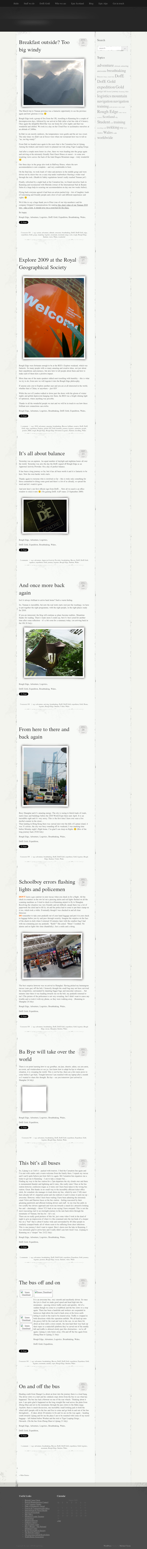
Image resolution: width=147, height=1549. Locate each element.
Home (86, 704)
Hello (16, 3)
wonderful (61, 237)
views (51, 237)
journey (65, 428)
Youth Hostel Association (34, 1536)
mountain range (63, 235)
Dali (113, 77)
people (84, 428)
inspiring (41, 235)
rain (119, 107)
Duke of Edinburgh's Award (35, 1506)
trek (105, 128)
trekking (113, 127)
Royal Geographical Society (35, 1530)
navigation (105, 100)
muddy (48, 1363)
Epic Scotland (77, 3)
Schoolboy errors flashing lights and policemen (47, 885)
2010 (36, 426)
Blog (91, 3)
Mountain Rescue (31, 1520)
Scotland (108, 116)
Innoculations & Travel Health (36, 1510)
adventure (45, 232)
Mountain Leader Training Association (34, 1517)
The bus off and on (39, 1282)
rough (75, 235)
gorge (35, 235)
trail (112, 123)
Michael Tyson (125, 1545)
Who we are (60, 3)
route (120, 112)
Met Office (29, 1514)
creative (76, 426)
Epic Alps (103, 3)
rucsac (47, 1029)
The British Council (32, 1532)
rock (70, 235)
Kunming (122, 92)
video (68, 1259)
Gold (30, 235)
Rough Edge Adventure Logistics (57, 430)
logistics (47, 235)
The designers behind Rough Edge (37, 1534)
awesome (58, 232)
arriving (46, 704)
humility (59, 428)
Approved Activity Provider (51, 560)
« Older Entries (24, 1475)
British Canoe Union (32, 1500)
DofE (73, 232)
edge (85, 232)
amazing (49, 426)
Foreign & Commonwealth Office (37, 1508)
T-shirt (62, 706)
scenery (99, 117)
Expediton (78, 1138)
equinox (32, 562)
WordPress (107, 1545)
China (105, 77)
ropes (53, 1363)
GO (50, 428)
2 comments (24, 560)
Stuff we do (29, 3)
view (125, 128)
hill (105, 91)
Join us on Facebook (32, 1512)
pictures (42, 1259)
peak (110, 107)
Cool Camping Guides (33, 1504)
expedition (24, 235)
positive (24, 430)
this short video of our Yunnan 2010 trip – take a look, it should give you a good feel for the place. (53, 206)
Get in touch (118, 3)
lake (126, 91)
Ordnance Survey (31, 1522)
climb (109, 77)
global (46, 428)
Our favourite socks (32, 1524)
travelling (78, 430)
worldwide (105, 137)
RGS (29, 430)
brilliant (70, 426)
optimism (78, 428)
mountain (54, 235)
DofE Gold (45, 3)
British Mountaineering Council (36, 1502)
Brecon (64, 426)
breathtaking (66, 232)
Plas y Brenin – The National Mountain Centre (35, 1527)
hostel (109, 91)
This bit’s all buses (39, 1162)
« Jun (59, 1520)
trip (121, 127)
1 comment (24, 426)
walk (115, 133)
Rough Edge (82, 235)
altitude (51, 232)
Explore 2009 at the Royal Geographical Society (47, 263)
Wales (55, 237)
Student (45, 237)
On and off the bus (39, 1386)
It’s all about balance (42, 453)
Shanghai (53, 1029)
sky (116, 117)
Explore (40, 428)
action (39, 232)
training (119, 121)
